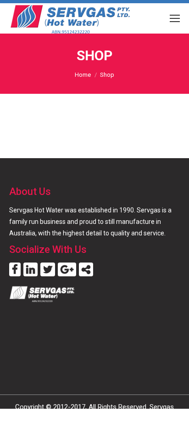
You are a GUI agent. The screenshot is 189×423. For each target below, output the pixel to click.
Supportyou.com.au (122, 417)
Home (83, 74)
